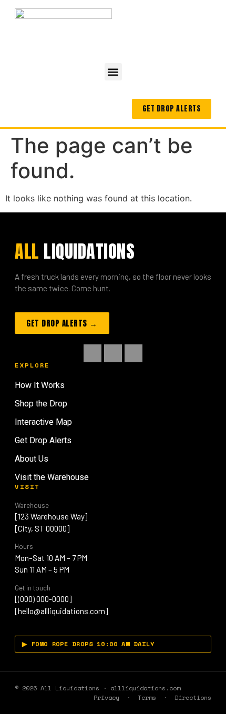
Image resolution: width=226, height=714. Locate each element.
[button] (113, 71)
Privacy (106, 697)
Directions (192, 697)
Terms (147, 697)
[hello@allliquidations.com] (61, 611)
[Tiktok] (133, 353)
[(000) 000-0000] (43, 599)
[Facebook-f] (92, 353)
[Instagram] (113, 353)
